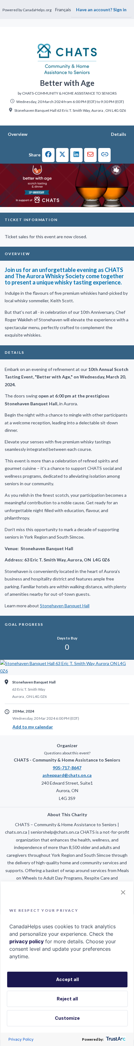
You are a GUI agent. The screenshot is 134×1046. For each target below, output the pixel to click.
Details (118, 134)
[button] (48, 155)
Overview (17, 134)
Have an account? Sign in (101, 9)
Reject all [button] (67, 998)
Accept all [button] (67, 979)
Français (63, 9)
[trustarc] (115, 1039)
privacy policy (26, 941)
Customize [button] (67, 1018)
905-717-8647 (67, 767)
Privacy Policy (21, 1039)
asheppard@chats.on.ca (67, 775)
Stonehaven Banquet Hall (64, 605)
